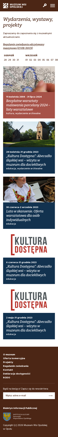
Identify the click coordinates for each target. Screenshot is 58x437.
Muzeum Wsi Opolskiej (14, 5)
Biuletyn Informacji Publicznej (20, 408)
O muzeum (9, 355)
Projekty (8, 362)
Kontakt (8, 370)
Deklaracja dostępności (16, 374)
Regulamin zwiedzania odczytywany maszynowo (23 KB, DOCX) (23, 46)
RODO (6, 378)
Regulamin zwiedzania (15, 366)
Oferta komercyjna (14, 358)
